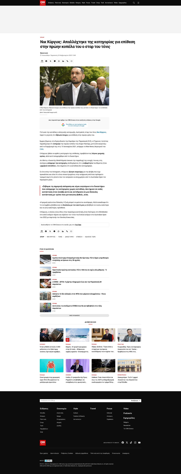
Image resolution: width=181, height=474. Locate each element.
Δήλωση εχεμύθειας (81, 453)
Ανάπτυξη (60, 413)
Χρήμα (59, 416)
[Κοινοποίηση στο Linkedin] (63, 61)
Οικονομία (65, 3)
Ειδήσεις (51, 3)
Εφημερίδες (123, 3)
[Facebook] (123, 442)
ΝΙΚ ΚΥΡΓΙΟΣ (51, 237)
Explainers (110, 419)
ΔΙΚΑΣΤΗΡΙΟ (69, 237)
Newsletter (126, 425)
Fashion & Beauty (79, 416)
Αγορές (59, 422)
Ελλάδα (72, 3)
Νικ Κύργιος (101, 132)
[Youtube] (139, 442)
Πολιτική (58, 3)
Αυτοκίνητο (109, 3)
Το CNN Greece (128, 428)
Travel (93, 3)
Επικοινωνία (116, 453)
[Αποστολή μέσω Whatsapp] (59, 61)
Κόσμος (78, 3)
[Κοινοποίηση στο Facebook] (46, 61)
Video (116, 3)
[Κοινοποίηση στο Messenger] (55, 61)
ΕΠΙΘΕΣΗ (79, 237)
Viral (41, 432)
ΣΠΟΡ (42, 37)
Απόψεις (110, 416)
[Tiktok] (131, 442)
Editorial (109, 413)
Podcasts (127, 413)
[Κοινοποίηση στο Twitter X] (50, 61)
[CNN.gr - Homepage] (43, 3)
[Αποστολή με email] (72, 61)
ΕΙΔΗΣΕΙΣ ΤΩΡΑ (90, 237)
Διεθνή (59, 426)
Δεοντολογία (54, 453)
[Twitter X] (127, 442)
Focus (88, 3)
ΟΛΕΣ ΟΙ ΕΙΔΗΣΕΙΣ (74, 315)
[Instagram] (135, 442)
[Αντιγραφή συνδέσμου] (67, 61)
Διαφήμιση (125, 453)
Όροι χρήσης (44, 453)
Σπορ (98, 3)
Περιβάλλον (44, 429)
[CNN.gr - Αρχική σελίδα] (43, 443)
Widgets (126, 422)
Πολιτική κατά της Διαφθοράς (100, 453)
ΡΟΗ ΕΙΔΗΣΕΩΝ (47, 249)
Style (83, 3)
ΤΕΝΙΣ (60, 237)
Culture (75, 413)
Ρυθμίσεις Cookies (67, 453)
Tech (102, 3)
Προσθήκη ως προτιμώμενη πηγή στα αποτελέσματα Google (76, 125)
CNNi (41, 149)
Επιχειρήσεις (61, 419)
